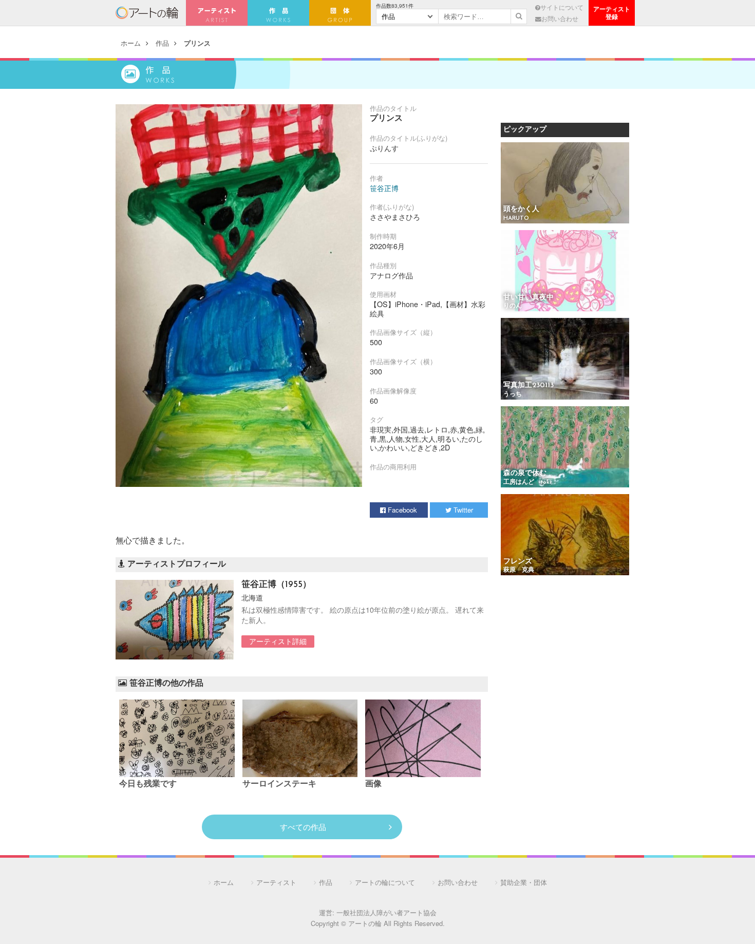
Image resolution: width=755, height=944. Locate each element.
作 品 (278, 13)
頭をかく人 (521, 209)
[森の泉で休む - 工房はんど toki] (565, 447)
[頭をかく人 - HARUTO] (565, 183)
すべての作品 (303, 826)
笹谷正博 (384, 188)
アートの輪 (147, 13)
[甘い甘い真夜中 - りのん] (565, 271)
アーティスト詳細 (278, 641)
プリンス (197, 43)
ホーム (131, 43)
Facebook (401, 510)
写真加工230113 (528, 385)
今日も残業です (148, 784)
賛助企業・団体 (523, 882)
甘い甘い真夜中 (528, 297)
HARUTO (516, 218)
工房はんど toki (527, 482)
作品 (162, 43)
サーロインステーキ (279, 784)
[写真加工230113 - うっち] (565, 359)
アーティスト (217, 13)
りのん (512, 306)
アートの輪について (385, 882)
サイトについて (561, 7)
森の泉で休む (524, 473)
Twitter (462, 510)
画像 (373, 784)
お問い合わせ (559, 18)
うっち (512, 394)
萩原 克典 (518, 570)
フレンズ (517, 561)
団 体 (340, 13)
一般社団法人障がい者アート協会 (386, 912)
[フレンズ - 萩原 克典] (565, 535)
